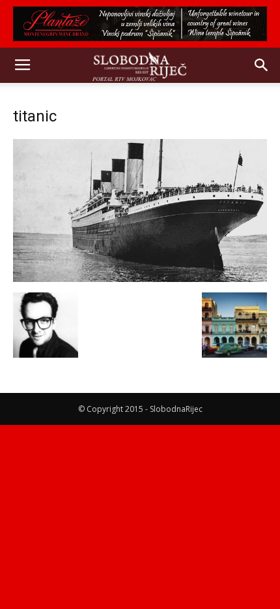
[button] (262, 65)
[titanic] (140, 278)
